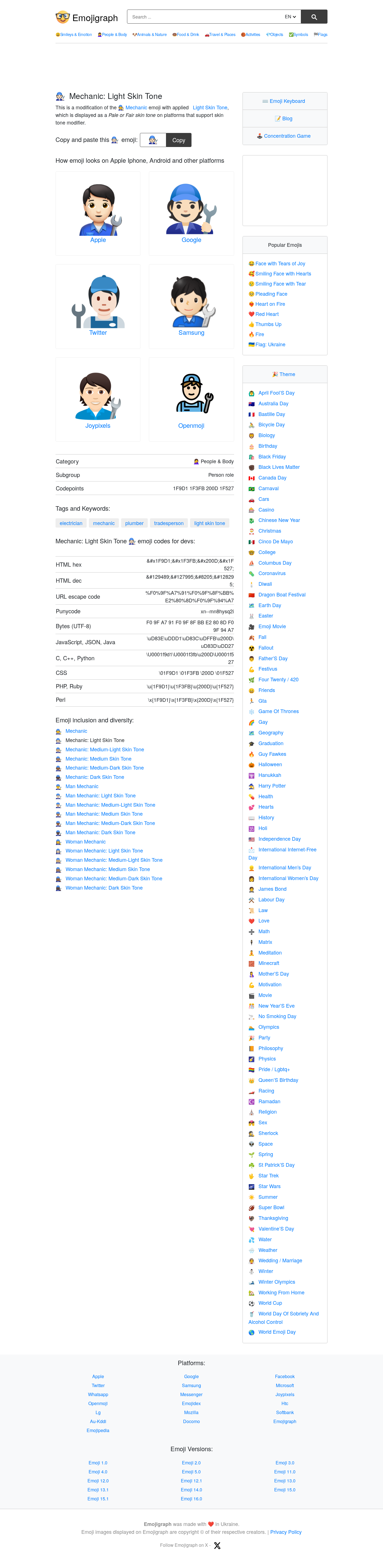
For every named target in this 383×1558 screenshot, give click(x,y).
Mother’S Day (268, 973)
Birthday (262, 445)
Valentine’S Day (271, 1228)
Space (260, 1143)
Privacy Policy (286, 1531)
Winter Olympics (271, 1281)
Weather (262, 1249)
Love (258, 920)
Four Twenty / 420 (273, 679)
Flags (320, 34)
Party (259, 1037)
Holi (257, 827)
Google (191, 239)
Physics (262, 1058)
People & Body (112, 34)
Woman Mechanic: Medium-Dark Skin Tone (109, 878)
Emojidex (191, 1403)
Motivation (265, 984)
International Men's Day (279, 867)
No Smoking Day (272, 1015)
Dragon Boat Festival (277, 594)
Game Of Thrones (273, 710)
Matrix (260, 941)
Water (260, 1239)
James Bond (267, 888)
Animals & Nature (149, 34)
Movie (260, 994)
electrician (71, 522)
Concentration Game (285, 135)
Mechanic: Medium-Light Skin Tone (100, 749)
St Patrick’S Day (271, 1164)
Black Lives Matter (274, 466)
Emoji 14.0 (191, 1489)
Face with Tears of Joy (277, 263)
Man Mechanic (77, 786)
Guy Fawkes (267, 753)
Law (258, 909)
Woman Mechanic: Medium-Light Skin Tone (109, 859)
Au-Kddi (98, 1421)
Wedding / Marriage (275, 1260)
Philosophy (265, 1048)
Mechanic (71, 730)
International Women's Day (283, 877)
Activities (250, 34)
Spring (260, 1153)
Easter (260, 615)
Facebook (285, 1376)
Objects (274, 34)
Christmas (264, 530)
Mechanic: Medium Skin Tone (93, 758)
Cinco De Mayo (270, 541)
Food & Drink (185, 34)
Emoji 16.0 (191, 1498)
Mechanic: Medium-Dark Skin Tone (100, 767)
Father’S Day (268, 658)
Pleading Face (268, 293)
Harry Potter (267, 785)
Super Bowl (266, 1207)
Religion (262, 1111)
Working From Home (276, 1292)
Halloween (265, 764)
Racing (261, 1090)
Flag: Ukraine (267, 344)
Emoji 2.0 (191, 1462)
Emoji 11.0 (285, 1471)
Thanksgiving (268, 1217)
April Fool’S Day (271, 392)
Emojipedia (98, 1430)
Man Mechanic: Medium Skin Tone (99, 813)
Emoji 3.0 (285, 1462)
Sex (257, 1122)
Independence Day (274, 838)
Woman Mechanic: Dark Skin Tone (99, 887)
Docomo (191, 1421)
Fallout (260, 647)
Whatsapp (98, 1394)
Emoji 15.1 (98, 1498)
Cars (258, 498)
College (262, 551)
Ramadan (264, 1101)
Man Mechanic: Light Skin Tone (96, 795)
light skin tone (209, 522)
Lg (98, 1412)
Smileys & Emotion (74, 34)
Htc (285, 1403)
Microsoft (285, 1385)
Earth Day (264, 605)
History (261, 817)
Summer (263, 1196)
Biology (261, 434)
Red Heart (263, 313)
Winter (260, 1270)
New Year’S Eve (271, 1005)
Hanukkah (264, 774)
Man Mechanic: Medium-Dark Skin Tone (105, 822)
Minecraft (263, 962)
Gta (257, 700)
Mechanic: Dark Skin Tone (90, 776)
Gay (258, 721)
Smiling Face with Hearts (280, 273)
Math (259, 931)
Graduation (265, 743)
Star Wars (264, 1186)
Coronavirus (267, 572)
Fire (256, 334)
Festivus (262, 668)
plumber (134, 522)
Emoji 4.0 (98, 1471)
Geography (265, 732)
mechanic (104, 522)
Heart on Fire (266, 303)
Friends (261, 689)
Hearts (261, 806)
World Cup (265, 1302)
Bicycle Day (266, 424)
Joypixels (98, 425)
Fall (257, 636)
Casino (261, 509)
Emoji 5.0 (191, 1471)
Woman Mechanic (81, 841)
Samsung (191, 332)
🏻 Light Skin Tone (209, 107)
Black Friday (267, 456)
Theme (284, 373)
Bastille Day (266, 413)
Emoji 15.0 (285, 1489)
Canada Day (267, 477)
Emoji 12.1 (191, 1480)
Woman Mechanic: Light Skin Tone (99, 850)
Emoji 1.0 (98, 1462)
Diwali (260, 583)
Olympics (263, 1026)
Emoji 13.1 (98, 1489)
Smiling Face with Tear (277, 283)
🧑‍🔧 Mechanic (132, 107)
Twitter (98, 332)
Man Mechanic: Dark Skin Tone (95, 832)
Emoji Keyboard (285, 100)
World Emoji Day (272, 1331)
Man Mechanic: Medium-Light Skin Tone (105, 804)
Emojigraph (95, 17)
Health (260, 796)
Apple (98, 239)
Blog (284, 118)
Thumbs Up (265, 323)
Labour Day (266, 899)
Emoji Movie (267, 626)
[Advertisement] (191, 67)
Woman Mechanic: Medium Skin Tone (103, 868)
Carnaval (263, 488)
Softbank (285, 1412)
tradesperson (169, 522)
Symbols (298, 34)
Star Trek (263, 1175)
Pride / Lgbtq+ (269, 1069)
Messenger (191, 1394)
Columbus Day (270, 562)
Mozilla (191, 1412)
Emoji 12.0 (98, 1480)
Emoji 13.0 (285, 1480)
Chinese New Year (274, 519)
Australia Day (268, 403)
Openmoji (191, 425)
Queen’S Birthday (273, 1079)
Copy (179, 138)
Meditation (265, 952)
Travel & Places (220, 34)
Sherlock (263, 1132)
